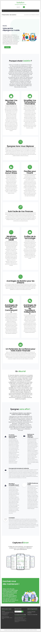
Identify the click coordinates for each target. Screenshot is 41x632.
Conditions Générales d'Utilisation (31, 612)
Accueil (29, 14)
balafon (20, 2)
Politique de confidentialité (32, 614)
